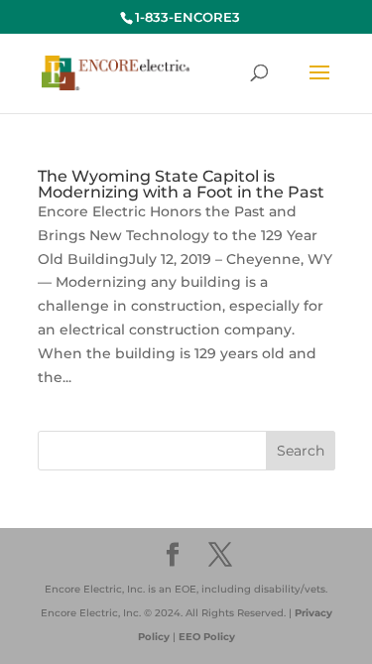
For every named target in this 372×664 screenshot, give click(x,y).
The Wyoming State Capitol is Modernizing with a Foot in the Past (181, 184)
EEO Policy (207, 636)
